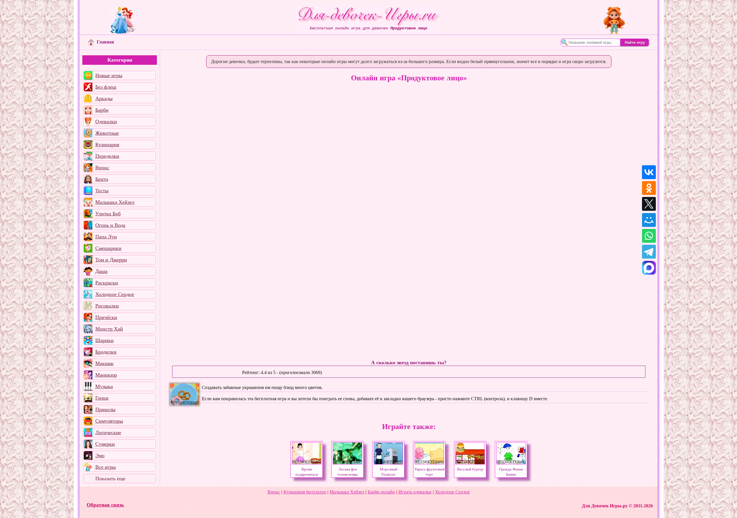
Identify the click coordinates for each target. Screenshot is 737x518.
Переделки (107, 156)
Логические (108, 432)
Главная (105, 41)
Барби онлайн (381, 491)
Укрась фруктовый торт (429, 472)
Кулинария (107, 144)
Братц (101, 179)
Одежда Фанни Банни (511, 472)
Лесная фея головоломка (347, 472)
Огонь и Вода (110, 225)
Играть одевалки (415, 491)
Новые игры (108, 75)
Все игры (105, 467)
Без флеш (105, 87)
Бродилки (106, 352)
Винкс (102, 167)
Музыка (104, 386)
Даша (101, 271)
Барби (102, 110)
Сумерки (105, 444)
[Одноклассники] (649, 188)
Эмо (100, 455)
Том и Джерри (111, 260)
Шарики (104, 340)
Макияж (104, 363)
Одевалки (106, 121)
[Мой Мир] (649, 220)
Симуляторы (109, 421)
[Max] (649, 268)
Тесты (102, 190)
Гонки (102, 398)
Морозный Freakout (388, 472)
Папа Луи (106, 237)
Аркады (104, 98)
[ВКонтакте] (649, 172)
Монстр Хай (109, 329)
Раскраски (106, 283)
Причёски (106, 317)
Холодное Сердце (114, 294)
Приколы (105, 409)
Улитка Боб (108, 214)
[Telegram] (649, 252)
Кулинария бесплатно (305, 491)
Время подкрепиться (306, 472)
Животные (107, 133)
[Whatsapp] (649, 236)
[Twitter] (649, 204)
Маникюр (106, 375)
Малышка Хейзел (114, 202)
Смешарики (108, 248)
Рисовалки (107, 306)
